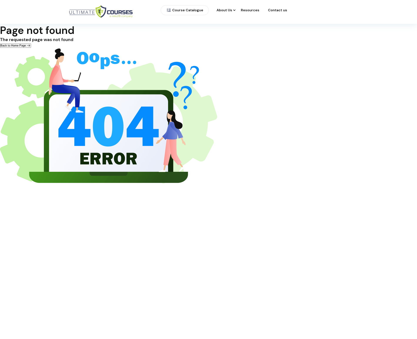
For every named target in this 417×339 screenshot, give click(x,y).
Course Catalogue (187, 10)
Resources (250, 10)
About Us (224, 10)
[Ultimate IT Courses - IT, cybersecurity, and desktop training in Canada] (101, 12)
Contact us (277, 10)
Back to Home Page (13, 45)
